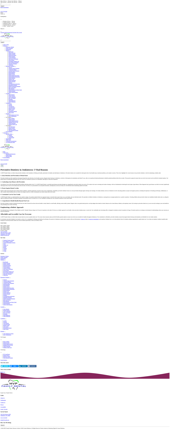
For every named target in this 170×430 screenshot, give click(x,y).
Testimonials (8, 138)
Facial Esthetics (9, 131)
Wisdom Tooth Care (12, 124)
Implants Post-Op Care (13, 122)
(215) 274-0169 (4, 231)
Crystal (4, 251)
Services (5, 45)
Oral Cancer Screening (13, 59)
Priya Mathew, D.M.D (8, 241)
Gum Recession (11, 107)
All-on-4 (10, 67)
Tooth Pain (10, 64)
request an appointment (94, 219)
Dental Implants (11, 78)
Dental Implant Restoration (14, 76)
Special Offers (9, 156)
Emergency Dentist (10, 47)
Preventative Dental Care (13, 61)
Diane (4, 243)
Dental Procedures (12, 55)
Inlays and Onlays (12, 87)
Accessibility (3, 407)
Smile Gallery (6, 44)
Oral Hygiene (11, 60)
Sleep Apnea (11, 112)
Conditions (8, 103)
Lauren (4, 249)
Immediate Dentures (12, 85)
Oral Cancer (11, 110)
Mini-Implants (11, 88)
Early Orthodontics (12, 116)
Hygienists (10, 136)
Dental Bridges (11, 73)
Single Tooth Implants (13, 92)
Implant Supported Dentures (14, 86)
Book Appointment (5, 7)
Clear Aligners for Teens (13, 115)
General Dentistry (12, 57)
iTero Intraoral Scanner (13, 130)
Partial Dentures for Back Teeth (15, 89)
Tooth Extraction (12, 123)
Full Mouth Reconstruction (14, 84)
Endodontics (8, 49)
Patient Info (5, 152)
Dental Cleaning (11, 54)
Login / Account (4, 409)
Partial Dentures (11, 91)
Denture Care (11, 79)
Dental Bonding (11, 72)
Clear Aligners (11, 94)
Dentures (10, 82)
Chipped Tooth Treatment (13, 68)
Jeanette (5, 246)
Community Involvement (11, 141)
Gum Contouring (12, 97)
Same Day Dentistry (12, 63)
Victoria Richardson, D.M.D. (9, 242)
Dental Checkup (11, 53)
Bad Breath (10, 51)
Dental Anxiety (11, 119)
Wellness (8, 50)
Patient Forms (9, 155)
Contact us (83, 219)
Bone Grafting (11, 118)
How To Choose (11, 98)
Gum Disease (11, 106)
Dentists (10, 135)
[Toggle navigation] (2, 166)
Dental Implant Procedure (13, 75)
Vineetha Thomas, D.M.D (8, 240)
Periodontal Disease (12, 111)
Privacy (2, 404)
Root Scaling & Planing (13, 62)
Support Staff (11, 137)
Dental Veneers (11, 95)
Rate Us (2, 425)
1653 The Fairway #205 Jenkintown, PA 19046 (6, 233)
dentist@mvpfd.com (5, 235)
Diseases (10, 105)
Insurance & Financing (10, 154)
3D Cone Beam (11, 126)
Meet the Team (9, 134)
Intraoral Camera (12, 129)
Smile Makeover (11, 100)
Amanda (5, 248)
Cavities (10, 104)
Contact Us (3, 402)
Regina (4, 247)
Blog (4, 151)
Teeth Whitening (11, 101)
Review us (3, 372)
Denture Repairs (11, 81)
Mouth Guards (11, 109)
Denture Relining (12, 80)
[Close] (1, 19)
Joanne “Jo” (5, 245)
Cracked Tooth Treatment (13, 70)
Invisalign (10, 99)
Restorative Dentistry (10, 66)
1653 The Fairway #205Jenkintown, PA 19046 (6, 415)
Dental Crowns (11, 74)
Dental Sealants (11, 56)
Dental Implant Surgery (13, 120)
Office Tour (8, 140)
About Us (5, 132)
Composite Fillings (12, 69)
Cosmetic (8, 93)
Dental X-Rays (11, 128)
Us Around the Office (10, 142)
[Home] (7, 38)
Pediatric (8, 113)
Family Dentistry (9, 48)
